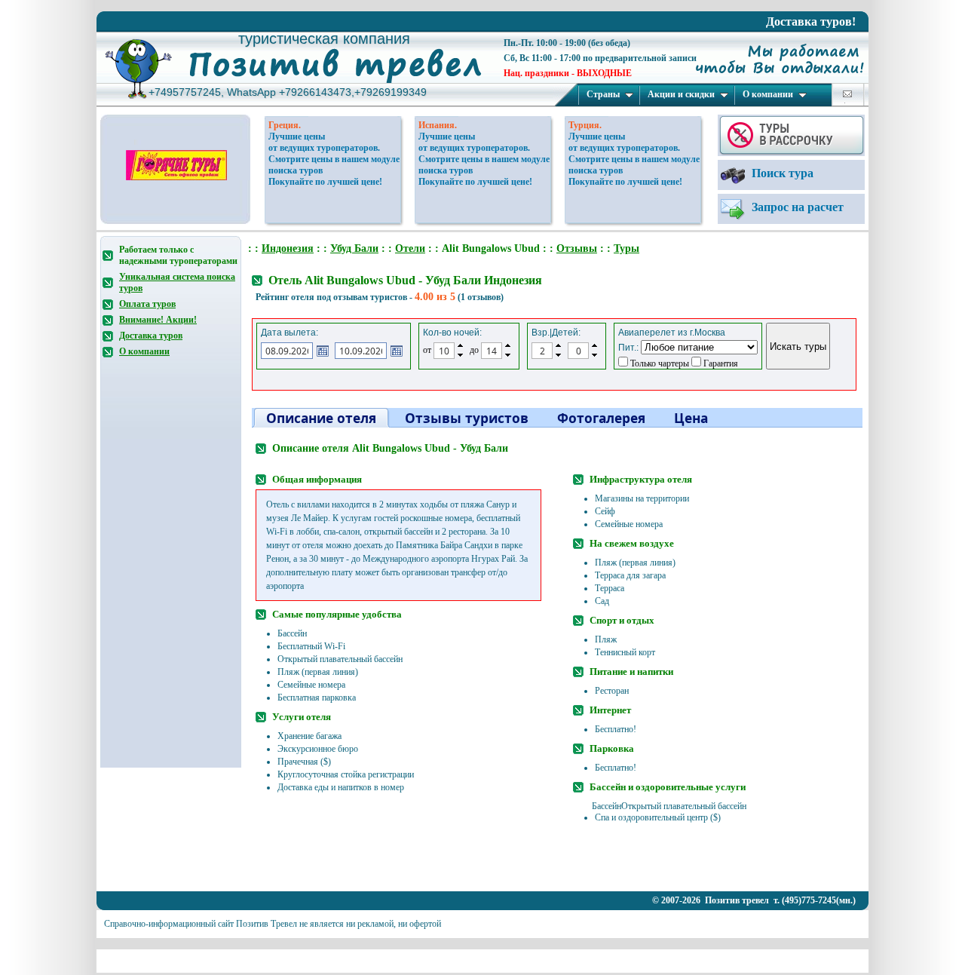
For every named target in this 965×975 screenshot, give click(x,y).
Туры (626, 248)
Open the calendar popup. (322, 350)
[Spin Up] (460, 345)
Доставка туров (150, 335)
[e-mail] (847, 93)
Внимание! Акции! (158, 319)
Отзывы (576, 248)
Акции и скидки (681, 94)
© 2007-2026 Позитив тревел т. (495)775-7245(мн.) (754, 900)
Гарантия (719, 363)
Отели (410, 248)
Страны (603, 94)
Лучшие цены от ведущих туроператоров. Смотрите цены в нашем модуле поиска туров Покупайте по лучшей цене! (334, 159)
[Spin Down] (460, 356)
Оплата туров (147, 304)
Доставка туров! (811, 21)
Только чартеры (658, 363)
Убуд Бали (354, 248)
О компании (768, 94)
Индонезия (288, 248)
